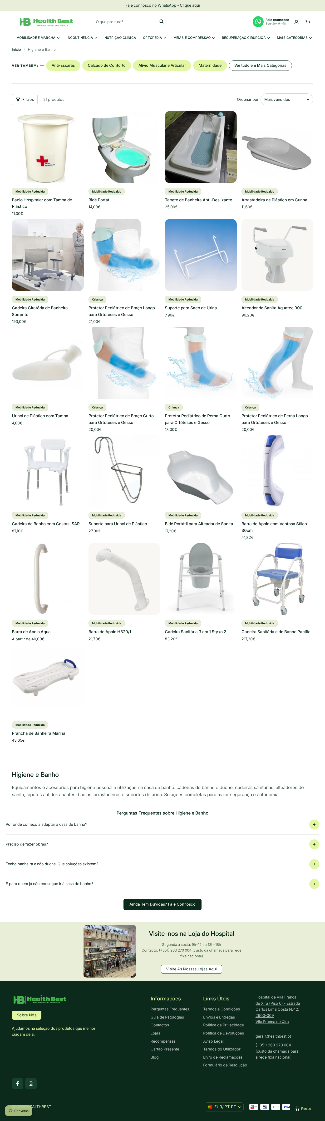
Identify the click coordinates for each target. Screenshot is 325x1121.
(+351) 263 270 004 (273, 1045)
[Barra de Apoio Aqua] (48, 579)
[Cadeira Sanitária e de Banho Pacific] (277, 579)
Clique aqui (190, 5)
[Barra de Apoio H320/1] (124, 579)
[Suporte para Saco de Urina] (201, 255)
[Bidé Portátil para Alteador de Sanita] (201, 471)
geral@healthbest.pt (273, 1036)
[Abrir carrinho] (308, 21)
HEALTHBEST (39, 1106)
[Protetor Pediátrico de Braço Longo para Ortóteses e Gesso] (124, 255)
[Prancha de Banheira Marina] (48, 680)
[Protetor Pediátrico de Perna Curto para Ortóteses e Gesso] (201, 363)
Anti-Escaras (63, 65)
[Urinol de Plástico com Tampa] (48, 363)
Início (16, 49)
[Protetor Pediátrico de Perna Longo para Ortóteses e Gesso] (277, 363)
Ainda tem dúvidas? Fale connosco (162, 904)
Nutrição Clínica (120, 38)
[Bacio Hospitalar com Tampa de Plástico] (48, 147)
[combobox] (130, 21)
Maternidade (210, 65)
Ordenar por (248, 99)
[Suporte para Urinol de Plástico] (124, 471)
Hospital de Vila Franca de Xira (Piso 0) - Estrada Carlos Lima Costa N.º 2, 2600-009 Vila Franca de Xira (278, 1009)
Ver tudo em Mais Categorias (260, 65)
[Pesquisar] (161, 21)
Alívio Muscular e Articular (162, 65)
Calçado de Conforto (107, 65)
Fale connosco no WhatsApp (150, 5)
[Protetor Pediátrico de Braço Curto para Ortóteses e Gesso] (124, 363)
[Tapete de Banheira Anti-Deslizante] (201, 147)
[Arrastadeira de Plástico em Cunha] (277, 147)
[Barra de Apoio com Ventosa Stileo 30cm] (277, 471)
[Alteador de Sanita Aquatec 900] (277, 255)
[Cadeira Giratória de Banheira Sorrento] (48, 255)
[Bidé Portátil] (124, 147)
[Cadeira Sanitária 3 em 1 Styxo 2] (201, 579)
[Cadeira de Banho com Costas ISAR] (48, 471)
